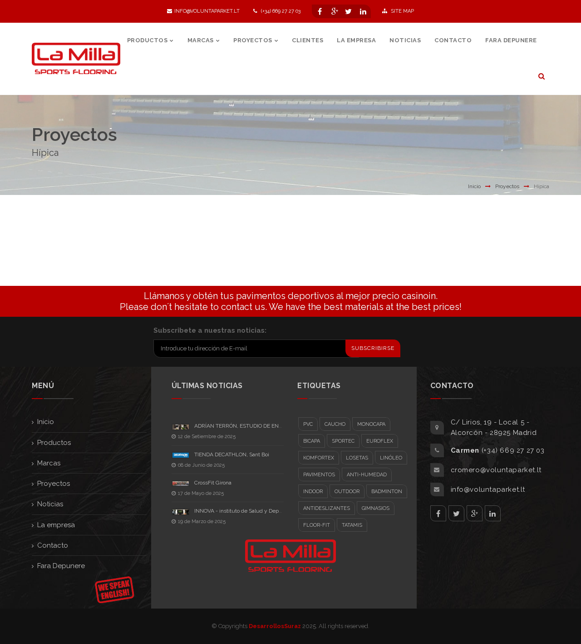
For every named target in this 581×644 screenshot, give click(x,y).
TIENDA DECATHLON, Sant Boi (231, 454)
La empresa (56, 525)
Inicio (474, 186)
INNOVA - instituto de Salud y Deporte (241, 511)
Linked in (493, 513)
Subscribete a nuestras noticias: (209, 330)
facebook (438, 513)
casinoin (419, 295)
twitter (456, 513)
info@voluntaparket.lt (207, 11)
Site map (401, 11)
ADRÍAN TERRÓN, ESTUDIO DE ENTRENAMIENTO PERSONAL (270, 426)
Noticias (50, 504)
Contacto (52, 545)
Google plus (475, 513)
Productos (54, 443)
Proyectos (507, 186)
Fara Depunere (61, 566)
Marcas (48, 463)
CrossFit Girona (212, 482)
